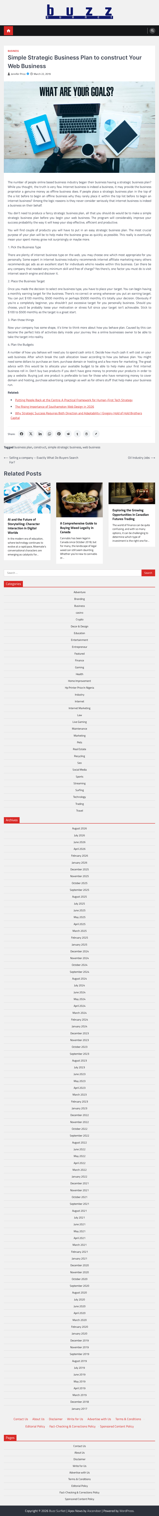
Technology (79, 797)
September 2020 (79, 1286)
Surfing (79, 790)
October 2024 (79, 965)
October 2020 (79, 1279)
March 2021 (80, 1245)
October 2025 (79, 883)
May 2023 (80, 1081)
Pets (79, 742)
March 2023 (80, 1094)
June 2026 (80, 842)
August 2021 (79, 1211)
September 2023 (79, 1054)
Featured (79, 654)
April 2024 (80, 1006)
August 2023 (79, 1060)
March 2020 (80, 1320)
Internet (79, 701)
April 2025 (80, 924)
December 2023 (79, 1033)
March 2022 (80, 1170)
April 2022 (80, 1163)
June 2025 (80, 910)
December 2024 (79, 951)
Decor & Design (79, 626)
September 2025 (79, 890)
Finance (79, 660)
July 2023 (79, 1067)
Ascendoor (94, 1510)
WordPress (126, 1510)
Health (79, 674)
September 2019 (79, 1354)
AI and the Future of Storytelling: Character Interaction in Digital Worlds (24, 526)
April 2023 (80, 1088)
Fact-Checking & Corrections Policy (72, 1426)
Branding (79, 599)
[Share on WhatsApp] (49, 433)
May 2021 (80, 1231)
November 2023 (79, 1040)
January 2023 (79, 1108)
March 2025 (80, 931)
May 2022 (80, 1156)
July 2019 (79, 1368)
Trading (79, 804)
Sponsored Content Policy (117, 1426)
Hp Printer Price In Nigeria (79, 688)
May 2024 (80, 999)
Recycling (79, 756)
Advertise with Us (99, 1419)
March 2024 (80, 1013)
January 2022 (79, 1176)
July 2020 (79, 1299)
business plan (23, 447)
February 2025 (79, 938)
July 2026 (79, 835)
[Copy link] (96, 433)
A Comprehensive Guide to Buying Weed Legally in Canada (78, 527)
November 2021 (79, 1190)
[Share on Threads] (86, 433)
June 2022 (80, 1149)
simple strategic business (64, 447)
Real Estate (79, 749)
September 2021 (79, 1204)
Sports (79, 776)
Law (79, 715)
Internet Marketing (79, 708)
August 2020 (79, 1292)
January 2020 (79, 1333)
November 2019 (79, 1347)
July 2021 (79, 1217)
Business (13, 50)
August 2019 (79, 1361)
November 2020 (79, 1272)
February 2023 (79, 1101)
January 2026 (79, 863)
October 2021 (79, 1197)
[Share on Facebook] (21, 433)
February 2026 (79, 856)
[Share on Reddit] (68, 433)
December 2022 (79, 1115)
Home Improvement (79, 681)
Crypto (79, 619)
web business (91, 447)
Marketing (80, 736)
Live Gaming (80, 722)
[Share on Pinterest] (58, 433)
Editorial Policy (35, 1426)
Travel (79, 811)
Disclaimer (56, 1419)
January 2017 (79, 1409)
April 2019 (80, 1388)
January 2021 (79, 1258)
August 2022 (79, 1142)
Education (79, 633)
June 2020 (80, 1306)
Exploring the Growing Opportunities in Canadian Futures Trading (130, 514)
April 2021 (80, 1238)
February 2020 (79, 1327)
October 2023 (79, 1047)
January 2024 (79, 1026)
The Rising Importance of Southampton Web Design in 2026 (54, 406)
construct (40, 447)
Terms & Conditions (128, 1419)
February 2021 (79, 1252)
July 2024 (79, 985)
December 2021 (79, 1183)
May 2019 (80, 1381)
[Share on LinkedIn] (40, 433)
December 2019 (79, 1340)
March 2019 (80, 1395)
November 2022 (79, 1122)
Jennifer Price (18, 74)
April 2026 (80, 849)
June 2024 (80, 992)
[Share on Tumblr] (77, 433)
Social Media (80, 770)
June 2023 (80, 1074)
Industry (79, 695)
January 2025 (79, 944)
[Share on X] (31, 433)
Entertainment (79, 640)
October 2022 (79, 1129)
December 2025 (79, 869)
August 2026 (79, 828)
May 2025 (80, 917)
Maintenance (79, 729)
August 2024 (79, 979)
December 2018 (79, 1402)
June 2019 (80, 1374)
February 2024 (79, 1019)
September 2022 (79, 1135)
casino (79, 613)
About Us (38, 1419)
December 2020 (79, 1265)
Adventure (80, 592)
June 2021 (80, 1224)
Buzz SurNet (57, 1510)
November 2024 (79, 958)
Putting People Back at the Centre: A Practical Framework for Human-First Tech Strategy (74, 400)
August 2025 (79, 897)
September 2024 (79, 972)
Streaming (79, 783)
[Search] (152, 31)
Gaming (79, 667)
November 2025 (79, 876)
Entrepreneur (79, 647)
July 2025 (79, 904)
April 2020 (80, 1313)
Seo (79, 763)
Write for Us (75, 1419)
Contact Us (21, 1419)
